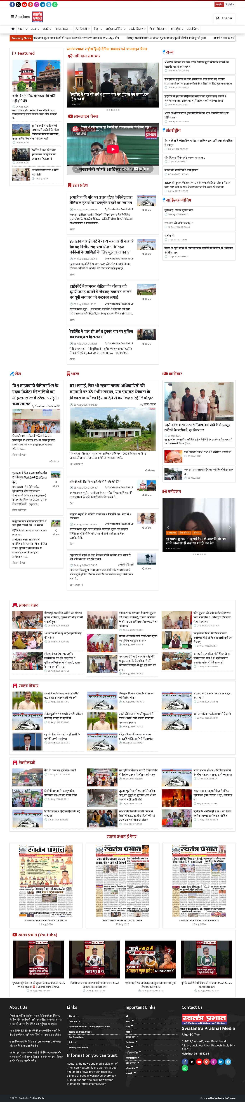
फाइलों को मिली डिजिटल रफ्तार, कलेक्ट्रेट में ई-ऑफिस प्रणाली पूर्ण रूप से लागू (213, 637)
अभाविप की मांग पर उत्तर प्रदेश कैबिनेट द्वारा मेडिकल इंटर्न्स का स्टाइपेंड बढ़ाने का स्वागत (101, 200)
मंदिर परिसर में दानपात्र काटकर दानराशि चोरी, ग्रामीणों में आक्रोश (136, 737)
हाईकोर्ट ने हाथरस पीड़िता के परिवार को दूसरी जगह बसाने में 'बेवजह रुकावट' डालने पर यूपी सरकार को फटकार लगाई (100, 292)
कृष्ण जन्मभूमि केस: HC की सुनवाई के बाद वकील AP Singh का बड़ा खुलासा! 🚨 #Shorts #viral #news (38, 985)
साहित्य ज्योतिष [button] (114, 29)
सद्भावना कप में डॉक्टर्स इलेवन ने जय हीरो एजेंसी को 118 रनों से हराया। (29, 525)
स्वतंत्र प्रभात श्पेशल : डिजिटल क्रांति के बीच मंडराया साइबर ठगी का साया (213, 772)
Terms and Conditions (80, 1031)
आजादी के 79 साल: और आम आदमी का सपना (212, 696)
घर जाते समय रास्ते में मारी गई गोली (45, 172)
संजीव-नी (169, 236)
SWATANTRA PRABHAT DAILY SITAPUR (122, 920)
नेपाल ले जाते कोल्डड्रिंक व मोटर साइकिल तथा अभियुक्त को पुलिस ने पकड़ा (198, 143)
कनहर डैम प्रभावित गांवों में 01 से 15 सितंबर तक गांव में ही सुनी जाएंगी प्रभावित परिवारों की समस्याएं (212, 658)
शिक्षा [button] (96, 29)
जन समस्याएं (76, 464)
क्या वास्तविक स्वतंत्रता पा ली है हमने (212, 714)
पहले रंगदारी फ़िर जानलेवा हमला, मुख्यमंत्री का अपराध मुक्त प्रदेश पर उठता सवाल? (150, 985)
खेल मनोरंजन (19, 455)
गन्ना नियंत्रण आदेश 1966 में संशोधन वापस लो (207, 452)
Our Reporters (76, 1037)
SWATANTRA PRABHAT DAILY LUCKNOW (46, 920)
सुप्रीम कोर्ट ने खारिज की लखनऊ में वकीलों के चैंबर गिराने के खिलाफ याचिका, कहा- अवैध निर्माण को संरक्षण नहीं (35, 132)
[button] (74, 87)
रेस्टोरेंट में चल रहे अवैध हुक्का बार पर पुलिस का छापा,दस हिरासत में (44, 154)
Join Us (72, 1042)
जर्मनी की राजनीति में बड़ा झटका (181, 170)
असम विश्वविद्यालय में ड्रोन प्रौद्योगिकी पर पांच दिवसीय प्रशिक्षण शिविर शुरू (196, 115)
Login (219, 4)
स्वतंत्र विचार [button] (136, 29)
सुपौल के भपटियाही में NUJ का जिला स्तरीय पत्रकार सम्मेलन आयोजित (212, 813)
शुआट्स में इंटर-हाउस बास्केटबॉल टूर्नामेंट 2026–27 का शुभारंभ (29, 475)
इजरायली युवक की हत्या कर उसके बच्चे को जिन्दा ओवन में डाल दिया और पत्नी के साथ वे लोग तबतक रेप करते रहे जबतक (197, 185)
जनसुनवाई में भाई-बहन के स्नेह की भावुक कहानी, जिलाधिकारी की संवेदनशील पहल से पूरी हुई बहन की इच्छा (137, 663)
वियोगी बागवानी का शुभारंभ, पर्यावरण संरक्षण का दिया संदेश (60, 793)
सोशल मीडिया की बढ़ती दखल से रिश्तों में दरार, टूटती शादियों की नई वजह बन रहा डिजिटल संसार (137, 815)
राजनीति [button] (191, 29)
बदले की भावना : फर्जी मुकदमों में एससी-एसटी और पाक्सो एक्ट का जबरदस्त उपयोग (136, 718)
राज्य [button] (33, 29)
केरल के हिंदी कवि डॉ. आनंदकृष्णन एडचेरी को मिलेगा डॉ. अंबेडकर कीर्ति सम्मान (198, 250)
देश (71, 503)
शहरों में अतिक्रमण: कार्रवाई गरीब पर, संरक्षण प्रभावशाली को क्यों (61, 696)
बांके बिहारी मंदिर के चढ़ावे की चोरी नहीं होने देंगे (33, 98)
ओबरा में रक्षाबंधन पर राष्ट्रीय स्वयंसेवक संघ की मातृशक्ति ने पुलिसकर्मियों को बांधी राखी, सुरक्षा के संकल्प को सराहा (62, 660)
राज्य (72, 229)
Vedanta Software (225, 1098)
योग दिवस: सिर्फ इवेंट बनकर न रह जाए (184, 158)
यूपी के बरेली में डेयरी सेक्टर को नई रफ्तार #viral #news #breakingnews (206, 985)
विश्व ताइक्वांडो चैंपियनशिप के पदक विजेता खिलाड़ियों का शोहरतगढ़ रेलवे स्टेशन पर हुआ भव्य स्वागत (35, 395)
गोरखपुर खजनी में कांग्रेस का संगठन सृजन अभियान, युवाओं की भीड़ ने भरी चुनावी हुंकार (104, 38)
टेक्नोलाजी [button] (81, 29)
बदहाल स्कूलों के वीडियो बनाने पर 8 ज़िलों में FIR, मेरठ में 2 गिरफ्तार (100, 516)
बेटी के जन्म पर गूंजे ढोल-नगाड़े (60, 770)
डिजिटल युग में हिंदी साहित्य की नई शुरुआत (62, 813)
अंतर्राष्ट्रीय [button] (175, 29)
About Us (74, 1016)
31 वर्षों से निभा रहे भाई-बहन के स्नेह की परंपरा (173, 38)
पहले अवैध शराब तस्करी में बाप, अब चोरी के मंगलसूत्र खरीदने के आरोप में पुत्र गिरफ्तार (197, 428)
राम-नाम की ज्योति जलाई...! (178, 223)
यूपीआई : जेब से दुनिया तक (178, 210)
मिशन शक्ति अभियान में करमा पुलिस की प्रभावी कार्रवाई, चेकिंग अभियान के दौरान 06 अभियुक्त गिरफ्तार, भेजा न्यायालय (138, 619)
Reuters (72, 1063)
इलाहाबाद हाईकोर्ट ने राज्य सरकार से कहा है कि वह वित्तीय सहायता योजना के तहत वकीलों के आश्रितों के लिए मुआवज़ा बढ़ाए (102, 247)
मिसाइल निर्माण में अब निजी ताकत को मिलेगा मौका (136, 696)
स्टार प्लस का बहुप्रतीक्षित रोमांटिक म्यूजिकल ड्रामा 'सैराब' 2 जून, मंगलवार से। (213, 795)
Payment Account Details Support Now (89, 1026)
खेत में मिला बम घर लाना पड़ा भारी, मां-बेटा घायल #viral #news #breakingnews (94, 985)
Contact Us (75, 1021)
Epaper (226, 18)
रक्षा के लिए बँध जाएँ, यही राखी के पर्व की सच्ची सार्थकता (62, 737)
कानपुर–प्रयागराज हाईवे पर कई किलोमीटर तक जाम (208, 472)
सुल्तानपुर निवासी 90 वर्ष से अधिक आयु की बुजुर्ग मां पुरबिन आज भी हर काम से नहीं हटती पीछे (137, 795)
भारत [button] (21, 29)
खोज (231, 4)
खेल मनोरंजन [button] (156, 29)
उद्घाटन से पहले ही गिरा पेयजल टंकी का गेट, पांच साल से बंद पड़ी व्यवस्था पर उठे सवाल (100, 557)
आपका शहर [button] (62, 29)
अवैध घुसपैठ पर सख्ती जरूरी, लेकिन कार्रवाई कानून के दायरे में (63, 716)
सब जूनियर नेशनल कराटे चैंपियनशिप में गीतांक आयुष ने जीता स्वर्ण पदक (138, 772)
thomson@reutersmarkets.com (86, 1083)
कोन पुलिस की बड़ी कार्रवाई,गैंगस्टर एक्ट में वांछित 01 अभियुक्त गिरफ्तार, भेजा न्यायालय (212, 617)
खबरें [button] (45, 29)
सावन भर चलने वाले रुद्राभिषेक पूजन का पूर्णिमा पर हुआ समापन (138, 638)
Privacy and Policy (78, 1047)
